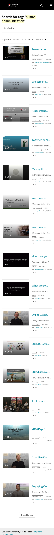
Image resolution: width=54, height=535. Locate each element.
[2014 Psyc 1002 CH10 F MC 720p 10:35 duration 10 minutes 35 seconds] (16, 432)
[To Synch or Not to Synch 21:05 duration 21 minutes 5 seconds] (16, 143)
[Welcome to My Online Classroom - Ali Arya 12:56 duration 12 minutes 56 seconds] (16, 230)
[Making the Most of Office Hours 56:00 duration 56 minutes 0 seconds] (16, 172)
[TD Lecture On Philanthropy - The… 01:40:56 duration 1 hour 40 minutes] (16, 404)
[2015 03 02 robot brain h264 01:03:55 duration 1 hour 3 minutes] (16, 347)
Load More (27, 514)
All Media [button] (37, 39)
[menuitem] (41, 5)
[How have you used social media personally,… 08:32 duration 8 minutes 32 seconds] (16, 259)
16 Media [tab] (9, 28)
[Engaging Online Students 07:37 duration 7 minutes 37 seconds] (16, 489)
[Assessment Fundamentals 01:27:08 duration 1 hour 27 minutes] (16, 114)
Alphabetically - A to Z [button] (14, 39)
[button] (4, 5)
